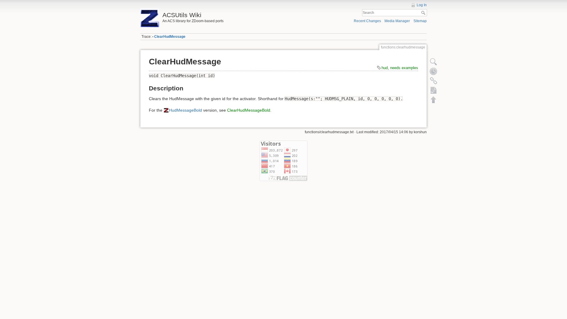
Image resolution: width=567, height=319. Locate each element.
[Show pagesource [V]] (433, 61)
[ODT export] (433, 90)
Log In (422, 5)
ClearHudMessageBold (248, 110)
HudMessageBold (185, 110)
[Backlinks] (433, 80)
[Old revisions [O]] (433, 71)
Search (424, 13)
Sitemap (420, 21)
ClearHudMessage (169, 37)
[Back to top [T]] (433, 99)
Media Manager (397, 21)
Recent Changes (367, 21)
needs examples (404, 68)
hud (385, 68)
